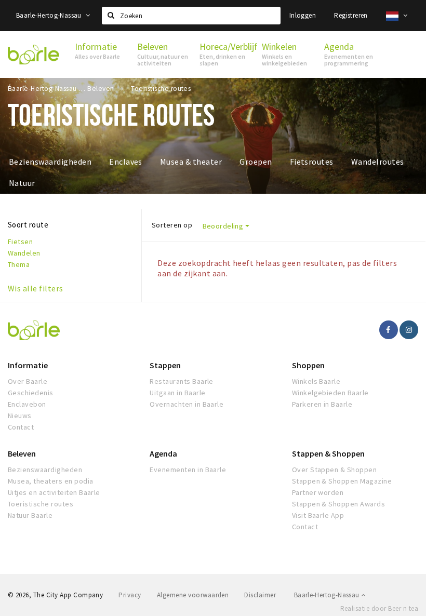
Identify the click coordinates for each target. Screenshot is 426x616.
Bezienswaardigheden (50, 161)
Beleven (22, 453)
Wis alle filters (35, 288)
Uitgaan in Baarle (177, 392)
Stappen (165, 365)
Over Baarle (27, 381)
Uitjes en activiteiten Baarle (54, 492)
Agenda (163, 453)
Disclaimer (260, 595)
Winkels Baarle (316, 381)
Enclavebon (27, 404)
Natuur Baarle (30, 515)
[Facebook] (388, 329)
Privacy (129, 595)
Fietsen (20, 241)
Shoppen (308, 365)
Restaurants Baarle (182, 381)
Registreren (350, 15)
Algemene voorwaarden (193, 595)
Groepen (255, 161)
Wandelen (24, 253)
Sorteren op (172, 225)
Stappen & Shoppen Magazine (342, 481)
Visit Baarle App (318, 515)
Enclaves (125, 161)
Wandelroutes (377, 161)
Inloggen (302, 15)
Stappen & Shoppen (328, 453)
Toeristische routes (40, 503)
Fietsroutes (312, 161)
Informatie (28, 365)
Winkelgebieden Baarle (330, 392)
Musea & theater (191, 161)
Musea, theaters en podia (51, 481)
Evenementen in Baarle (188, 469)
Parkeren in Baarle (322, 404)
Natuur (22, 183)
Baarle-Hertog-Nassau (49, 15)
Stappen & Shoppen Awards (338, 503)
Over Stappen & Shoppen (334, 469)
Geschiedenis (31, 392)
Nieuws (20, 415)
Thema (19, 264)
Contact (21, 427)
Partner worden (318, 492)
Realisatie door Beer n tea (379, 608)
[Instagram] (409, 329)
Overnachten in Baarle (186, 404)
